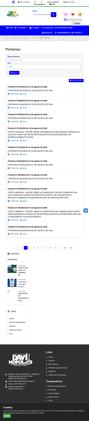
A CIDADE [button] (35, 28)
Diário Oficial (53, 397)
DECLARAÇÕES (76, 80)
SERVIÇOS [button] (48, 33)
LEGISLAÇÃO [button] (49, 28)
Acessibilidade (54, 2)
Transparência (74, 20)
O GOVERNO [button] (21, 28)
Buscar (35, 11)
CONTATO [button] (77, 33)
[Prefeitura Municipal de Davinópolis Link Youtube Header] (73, 14)
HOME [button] (10, 28)
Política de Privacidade (57, 375)
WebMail (51, 371)
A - (42, 2)
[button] (13, 2)
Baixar (24, 94)
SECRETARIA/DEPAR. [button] (64, 28)
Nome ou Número (14, 56)
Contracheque (53, 393)
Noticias (12, 326)
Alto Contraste (25, 2)
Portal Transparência (17, 322)
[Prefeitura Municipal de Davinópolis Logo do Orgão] (12, 13)
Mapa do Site (70, 2)
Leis (10, 334)
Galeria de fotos (15, 330)
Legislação (26, 38)
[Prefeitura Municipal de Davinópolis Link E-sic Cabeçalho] (80, 14)
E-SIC (50, 400)
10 (55, 248)
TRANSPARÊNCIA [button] (63, 33)
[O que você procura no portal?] (53, 14)
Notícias (51, 360)
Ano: (9, 63)
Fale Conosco (53, 364)
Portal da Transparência (57, 386)
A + (35, 2)
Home (7, 38)
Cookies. (8, 407)
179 (70, 248)
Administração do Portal (57, 368)
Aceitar (7, 416)
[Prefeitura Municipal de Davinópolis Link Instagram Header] (65, 14)
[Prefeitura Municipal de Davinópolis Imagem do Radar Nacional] (76, 23)
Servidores (52, 390)
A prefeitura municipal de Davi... (22, 284)
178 (64, 248)
